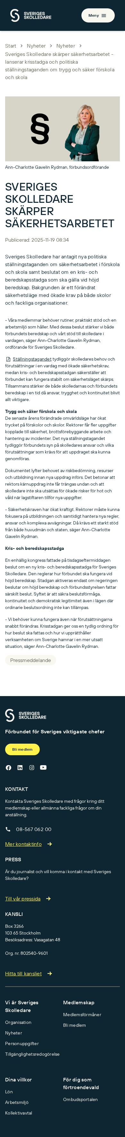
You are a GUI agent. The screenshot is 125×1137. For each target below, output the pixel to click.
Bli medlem (22, 749)
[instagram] (31, 767)
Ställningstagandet (32, 359)
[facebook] (8, 767)
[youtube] (43, 767)
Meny (93, 15)
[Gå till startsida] (25, 715)
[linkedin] (19, 767)
